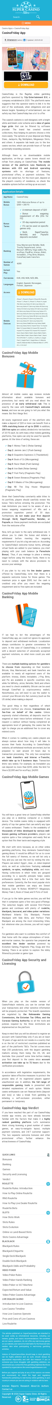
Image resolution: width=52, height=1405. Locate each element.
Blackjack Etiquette (13, 1251)
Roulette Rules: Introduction (18, 1188)
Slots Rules (9, 1222)
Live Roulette (10, 1323)
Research (24, 1386)
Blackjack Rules (11, 1246)
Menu (28, 23)
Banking (7, 1164)
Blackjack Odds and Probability (19, 1265)
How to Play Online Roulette (17, 1193)
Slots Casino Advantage (15, 1237)
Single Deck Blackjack (14, 1256)
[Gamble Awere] (33, 1398)
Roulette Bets (10, 1208)
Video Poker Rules (12, 1274)
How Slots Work (11, 1217)
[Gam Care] (25, 1398)
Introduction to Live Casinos (18, 1303)
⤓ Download (26, 85)
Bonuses (7, 1159)
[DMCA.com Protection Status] (43, 1398)
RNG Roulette (10, 1198)
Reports (15, 1386)
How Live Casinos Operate (17, 1313)
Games (6, 1169)
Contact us (7, 1389)
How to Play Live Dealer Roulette (20, 1203)
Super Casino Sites (28, 1394)
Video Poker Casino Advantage (19, 1294)
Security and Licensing (15, 1174)
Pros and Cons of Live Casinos (19, 1318)
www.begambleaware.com (36, 1367)
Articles (5, 1386)
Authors (45, 1386)
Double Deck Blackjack (15, 1261)
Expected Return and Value (17, 1289)
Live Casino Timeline (14, 1308)
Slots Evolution (11, 1227)
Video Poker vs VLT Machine (18, 1284)
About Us (35, 1386)
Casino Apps (7, 28)
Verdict (6, 1179)
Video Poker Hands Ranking (17, 1279)
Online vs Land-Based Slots (17, 1232)
